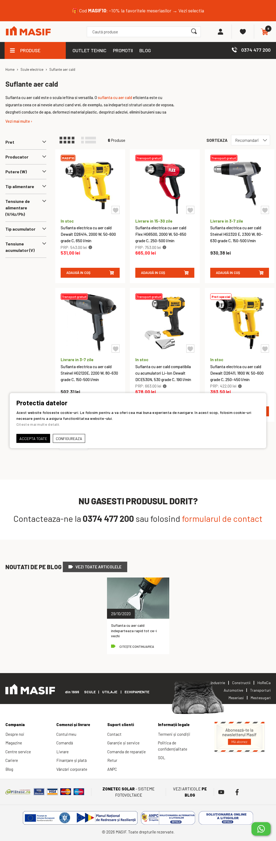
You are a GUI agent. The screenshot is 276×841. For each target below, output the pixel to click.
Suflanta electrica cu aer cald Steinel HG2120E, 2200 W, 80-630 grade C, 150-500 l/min (89, 373)
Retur (112, 760)
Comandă (64, 742)
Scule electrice (31, 69)
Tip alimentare (19, 186)
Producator (16, 156)
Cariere (11, 760)
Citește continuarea (136, 646)
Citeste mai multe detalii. (38, 424)
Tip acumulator (20, 228)
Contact (114, 734)
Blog (9, 769)
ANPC (112, 769)
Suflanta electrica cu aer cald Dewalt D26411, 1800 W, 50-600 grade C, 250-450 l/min (237, 373)
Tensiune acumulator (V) (19, 247)
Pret (9, 142)
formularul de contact (222, 518)
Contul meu (66, 734)
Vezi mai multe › (18, 121)
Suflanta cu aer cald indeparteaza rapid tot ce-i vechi (134, 630)
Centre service (18, 751)
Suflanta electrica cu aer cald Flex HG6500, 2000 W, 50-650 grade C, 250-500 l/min (160, 234)
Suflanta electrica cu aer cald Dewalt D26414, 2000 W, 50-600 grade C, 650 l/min (88, 234)
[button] (116, 210)
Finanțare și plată (71, 760)
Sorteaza (216, 140)
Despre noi (14, 734)
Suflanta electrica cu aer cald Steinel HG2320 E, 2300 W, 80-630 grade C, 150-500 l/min (236, 234)
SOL (161, 757)
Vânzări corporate (71, 769)
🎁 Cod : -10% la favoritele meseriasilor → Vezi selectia (138, 10)
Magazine (13, 742)
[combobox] (144, 31)
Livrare (62, 751)
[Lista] (91, 140)
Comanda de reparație (126, 751)
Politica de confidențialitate (172, 745)
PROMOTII (123, 50)
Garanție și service (123, 742)
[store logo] (28, 31)
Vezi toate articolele (98, 566)
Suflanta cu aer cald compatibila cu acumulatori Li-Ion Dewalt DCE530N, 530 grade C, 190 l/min (163, 373)
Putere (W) (16, 171)
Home (10, 69)
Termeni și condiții (174, 734)
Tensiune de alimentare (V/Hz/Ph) (17, 208)
